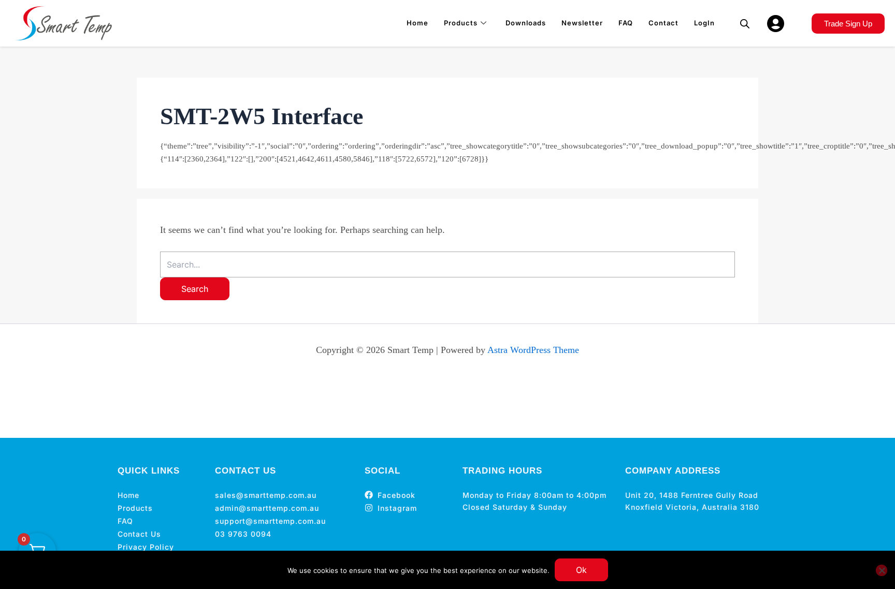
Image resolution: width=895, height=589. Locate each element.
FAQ (625, 23)
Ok (581, 570)
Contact (663, 23)
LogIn (704, 23)
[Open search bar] (745, 23)
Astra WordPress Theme (533, 350)
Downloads (526, 23)
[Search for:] (447, 264)
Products (461, 23)
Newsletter (582, 23)
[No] (881, 570)
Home (417, 23)
